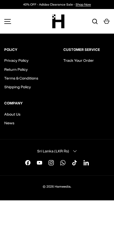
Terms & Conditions (21, 78)
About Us (12, 114)
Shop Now (83, 4)
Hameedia (63, 186)
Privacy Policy (16, 60)
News (9, 123)
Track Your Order (78, 60)
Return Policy (16, 69)
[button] (106, 21)
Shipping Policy (17, 87)
